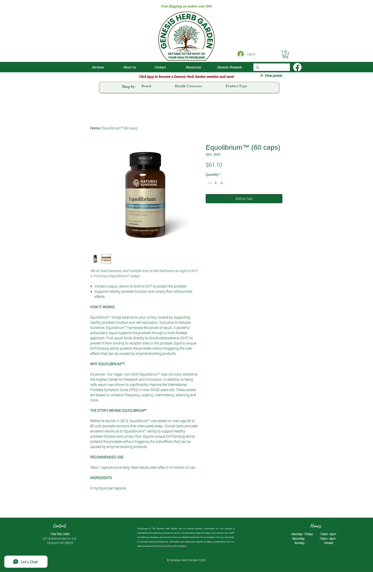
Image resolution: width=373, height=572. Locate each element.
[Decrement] (209, 183)
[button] (285, 54)
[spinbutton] (215, 183)
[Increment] (222, 183)
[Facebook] (297, 67)
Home (94, 128)
